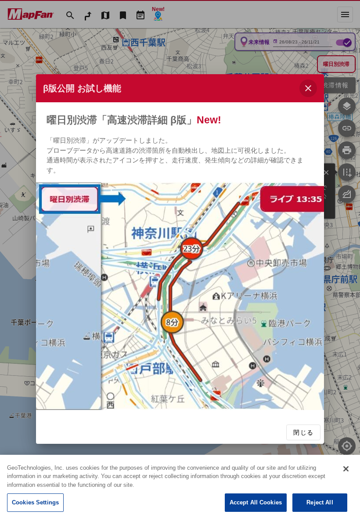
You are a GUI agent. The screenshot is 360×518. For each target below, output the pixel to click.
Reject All (319, 502)
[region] (180, 486)
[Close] (346, 468)
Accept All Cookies (256, 502)
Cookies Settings (35, 502)
